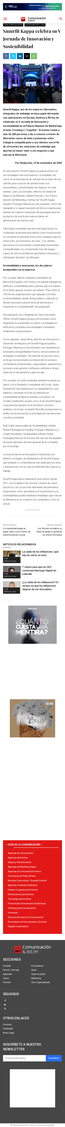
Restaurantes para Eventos (21, 894)
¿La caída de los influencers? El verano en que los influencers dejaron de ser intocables (40, 586)
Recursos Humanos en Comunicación (25, 917)
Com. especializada (13, 25)
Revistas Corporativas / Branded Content (27, 880)
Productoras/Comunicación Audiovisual (27, 903)
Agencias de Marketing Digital (22, 867)
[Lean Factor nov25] (32, 12)
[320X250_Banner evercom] (32, 646)
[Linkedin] (20, 56)
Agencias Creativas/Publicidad (22, 885)
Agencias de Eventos (18, 857)
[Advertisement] (32, 670)
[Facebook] (6, 56)
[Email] (27, 56)
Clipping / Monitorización (19, 862)
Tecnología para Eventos (19, 899)
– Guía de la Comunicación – (24, 844)
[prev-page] (5, 599)
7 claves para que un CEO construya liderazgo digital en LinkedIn (39, 570)
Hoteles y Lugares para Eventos (23, 890)
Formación (13, 912)
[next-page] (10, 599)
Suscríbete (54, 1058)
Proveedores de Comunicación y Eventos (27, 922)
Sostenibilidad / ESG (35, 25)
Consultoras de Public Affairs (22, 876)
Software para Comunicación (22, 908)
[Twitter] (13, 56)
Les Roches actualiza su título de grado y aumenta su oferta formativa (49, 531)
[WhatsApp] (34, 56)
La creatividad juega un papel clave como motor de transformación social (16, 531)
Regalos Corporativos (18, 926)
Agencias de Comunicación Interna (24, 871)
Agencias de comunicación (20, 853)
